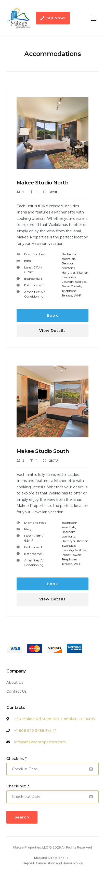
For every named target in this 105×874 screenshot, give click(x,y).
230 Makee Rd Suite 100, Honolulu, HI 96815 (54, 719)
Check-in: (16, 758)
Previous (24, 137)
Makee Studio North (42, 183)
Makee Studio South (43, 451)
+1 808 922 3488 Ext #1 (35, 730)
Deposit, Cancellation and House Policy (52, 863)
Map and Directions (49, 858)
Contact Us (16, 691)
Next (81, 137)
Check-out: (17, 786)
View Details (52, 330)
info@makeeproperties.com (40, 742)
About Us (14, 682)
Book (52, 315)
